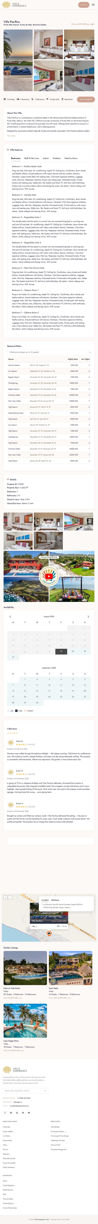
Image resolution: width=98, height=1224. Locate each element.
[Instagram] (5, 1113)
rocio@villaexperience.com (16, 1106)
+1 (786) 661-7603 (16, 1098)
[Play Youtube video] (49, 576)
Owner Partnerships (10, 1208)
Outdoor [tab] (57, 158)
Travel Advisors (8, 1203)
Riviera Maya (7, 1140)
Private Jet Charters (59, 1131)
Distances (55, 900)
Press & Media (8, 1199)
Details (13, 479)
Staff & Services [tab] (31, 158)
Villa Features (16, 149)
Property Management (58, 1149)
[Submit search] (45, 1090)
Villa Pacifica (37, 921)
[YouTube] (29, 1113)
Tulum (5, 1145)
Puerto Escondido (9, 1163)
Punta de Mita (26, 24)
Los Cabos (6, 1136)
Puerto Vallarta (8, 1131)
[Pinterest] (17, 1113)
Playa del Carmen (9, 1158)
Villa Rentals (55, 1127)
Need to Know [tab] (71, 158)
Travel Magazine (8, 1185)
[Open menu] (93, 4)
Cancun (5, 1149)
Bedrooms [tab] (15, 158)
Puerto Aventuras (9, 1167)
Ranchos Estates (39, 24)
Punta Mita (6, 1127)
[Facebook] (11, 1113)
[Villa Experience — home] (39, 5)
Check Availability (86, 99)
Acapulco (6, 1154)
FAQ (4, 1194)
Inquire (83, 5)
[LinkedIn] (23, 1113)
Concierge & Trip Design (60, 1136)
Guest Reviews (8, 1190)
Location (45, 900)
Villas (6, 991)
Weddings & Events (58, 1140)
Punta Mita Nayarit (11, 24)
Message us (12, 1102)
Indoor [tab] (46, 158)
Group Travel (55, 1145)
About (5, 1181)
